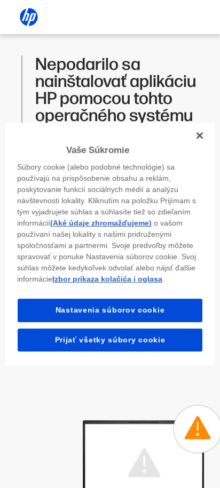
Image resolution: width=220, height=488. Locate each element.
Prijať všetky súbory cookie (110, 339)
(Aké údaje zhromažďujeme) (101, 223)
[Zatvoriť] (199, 135)
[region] (109, 244)
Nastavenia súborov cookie (110, 310)
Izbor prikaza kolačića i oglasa (107, 279)
